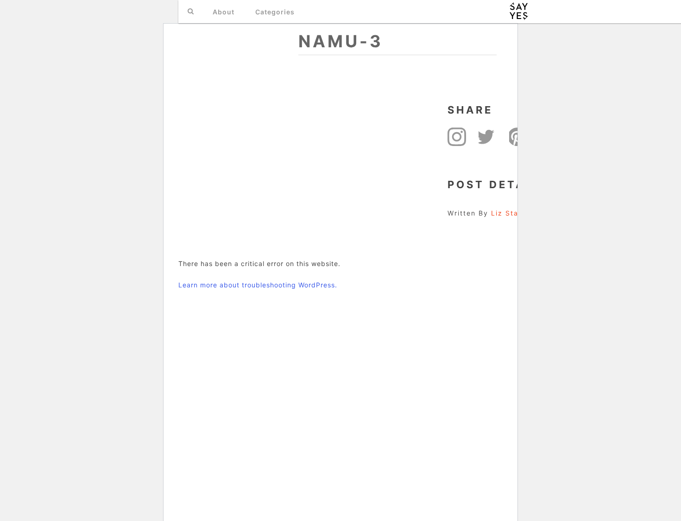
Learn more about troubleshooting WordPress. (257, 285)
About (223, 12)
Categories (275, 12)
